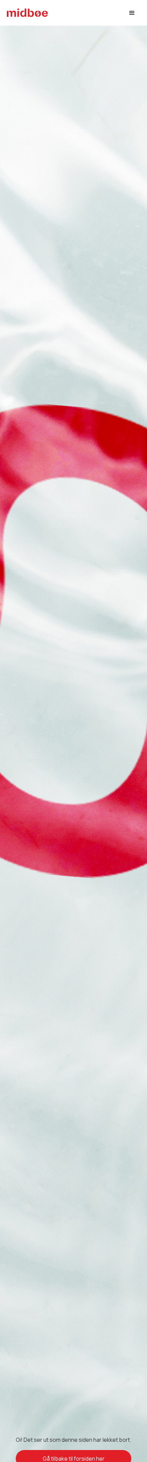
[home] (27, 12)
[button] (132, 13)
